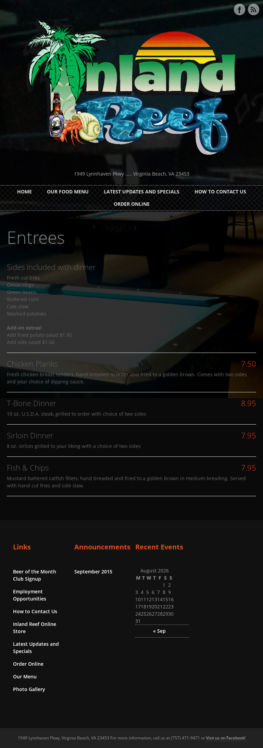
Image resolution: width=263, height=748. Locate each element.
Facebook (239, 9)
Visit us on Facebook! (226, 738)
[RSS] (253, 9)
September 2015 (93, 571)
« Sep (159, 631)
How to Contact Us (220, 191)
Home (24, 191)
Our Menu (25, 676)
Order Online (132, 204)
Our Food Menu (68, 191)
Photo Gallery (29, 689)
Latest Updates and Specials (141, 191)
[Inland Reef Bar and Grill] (131, 162)
